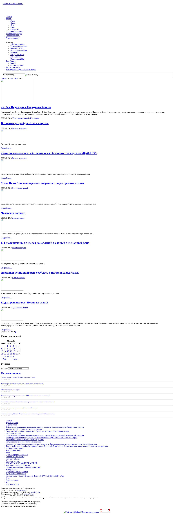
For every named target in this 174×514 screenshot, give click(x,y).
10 (14, 349)
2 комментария (18, 218)
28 (5, 356)
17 (14, 351)
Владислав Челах (17, 55)
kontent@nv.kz (22, 490)
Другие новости (12, 484)
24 (14, 354)
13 (2, 351)
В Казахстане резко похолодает (10, 390)
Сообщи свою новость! (15, 457)
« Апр (3, 359)
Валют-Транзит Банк (18, 50)
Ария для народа (12, 461)
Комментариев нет (19, 128)
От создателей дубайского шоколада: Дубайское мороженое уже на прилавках (37, 431)
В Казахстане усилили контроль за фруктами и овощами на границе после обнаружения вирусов (45, 427)
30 (11, 356)
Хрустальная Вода (13, 450)
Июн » (15, 359)
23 (11, 354)
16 (11, 351)
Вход (8, 452)
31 (14, 356)
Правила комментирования (17, 472)
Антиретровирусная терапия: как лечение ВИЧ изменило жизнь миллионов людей (25, 396)
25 (17, 354)
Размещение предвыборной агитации (21, 70)
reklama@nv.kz (28, 494)
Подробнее (34, 118)
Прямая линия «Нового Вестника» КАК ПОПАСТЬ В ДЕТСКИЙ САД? (35, 476)
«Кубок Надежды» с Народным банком (26, 107)
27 (2, 356)
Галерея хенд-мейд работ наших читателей (23, 467)
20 (2, 354)
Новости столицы (13, 36)
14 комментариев (19, 248)
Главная (9, 17)
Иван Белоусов (16, 48)
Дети (12, 25)
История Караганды (14, 34)
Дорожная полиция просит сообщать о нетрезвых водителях (40, 272)
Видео (13, 63)
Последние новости (11, 373)
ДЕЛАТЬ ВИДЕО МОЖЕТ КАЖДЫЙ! (22, 463)
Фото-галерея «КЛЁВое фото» (18, 465)
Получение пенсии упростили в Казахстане (23, 442)
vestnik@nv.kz (35, 492)
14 (5, 351)
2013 (11, 78)
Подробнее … (6, 148)
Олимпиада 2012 (17, 59)
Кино (12, 27)
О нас (8, 478)
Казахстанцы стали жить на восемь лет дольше (25, 440)
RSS (7, 482)
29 (8, 356)
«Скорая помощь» (17, 44)
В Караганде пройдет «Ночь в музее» (25, 123)
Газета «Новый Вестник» (13, 4)
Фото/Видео (11, 61)
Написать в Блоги (13, 459)
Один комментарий (21, 118)
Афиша (8, 19)
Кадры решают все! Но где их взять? (24, 302)
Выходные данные (13, 433)
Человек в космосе (13, 212)
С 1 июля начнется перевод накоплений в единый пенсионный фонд (45, 242)
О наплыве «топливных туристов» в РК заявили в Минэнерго (19, 408)
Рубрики (4, 368)
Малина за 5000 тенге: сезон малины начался (24, 429)
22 (8, 354)
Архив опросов (12, 423)
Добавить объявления (14, 448)
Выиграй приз (11, 469)
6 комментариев (18, 278)
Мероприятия (11, 425)
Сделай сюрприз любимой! (17, 455)
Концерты (14, 29)
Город (12, 21)
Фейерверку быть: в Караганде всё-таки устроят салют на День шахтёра (22, 384)
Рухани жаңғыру (12, 38)
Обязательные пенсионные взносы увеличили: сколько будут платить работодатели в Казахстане (45, 435)
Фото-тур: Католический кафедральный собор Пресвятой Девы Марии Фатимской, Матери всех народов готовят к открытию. (57, 446)
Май (16, 78)
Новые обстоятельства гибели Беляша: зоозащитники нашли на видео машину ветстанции (27, 402)
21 (5, 354)
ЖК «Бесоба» (15, 57)
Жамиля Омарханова (18, 46)
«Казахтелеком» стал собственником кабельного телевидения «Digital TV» (49, 153)
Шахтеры (14, 53)
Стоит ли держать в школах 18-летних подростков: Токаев (18, 378)
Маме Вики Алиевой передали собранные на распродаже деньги (42, 183)
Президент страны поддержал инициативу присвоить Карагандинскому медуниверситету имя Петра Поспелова (51, 444)
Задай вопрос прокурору (16, 474)
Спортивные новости (14, 31)
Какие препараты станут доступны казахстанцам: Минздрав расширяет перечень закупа (41, 438)
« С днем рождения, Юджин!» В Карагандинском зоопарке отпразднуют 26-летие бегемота (28, 414)
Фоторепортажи (16, 65)
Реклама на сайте (13, 67)
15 (8, 351)
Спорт (13, 23)
